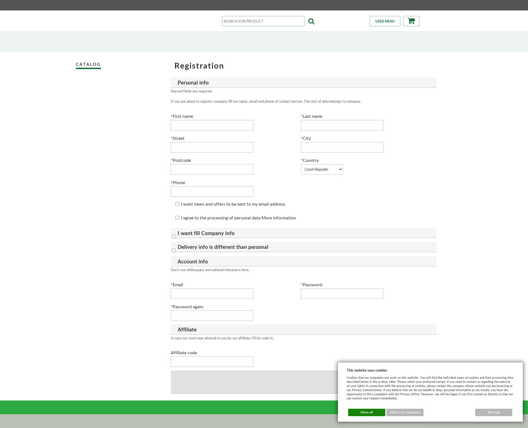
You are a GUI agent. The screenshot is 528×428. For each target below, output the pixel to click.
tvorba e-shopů (413, 424)
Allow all (367, 412)
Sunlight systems (385, 424)
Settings (494, 412)
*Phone (178, 182)
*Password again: (187, 306)
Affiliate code (184, 352)
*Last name (311, 116)
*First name (182, 116)
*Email (177, 284)
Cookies (362, 424)
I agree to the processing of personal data (220, 217)
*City (306, 138)
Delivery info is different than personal (223, 247)
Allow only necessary (405, 412)
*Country (310, 160)
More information (279, 217)
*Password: (312, 284)
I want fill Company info (206, 233)
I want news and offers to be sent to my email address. (233, 203)
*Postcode (181, 160)
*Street (178, 138)
